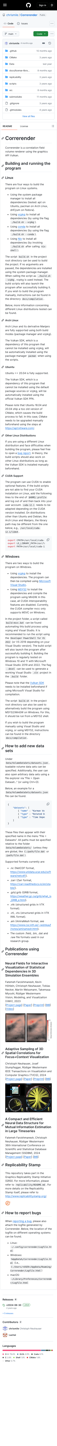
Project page (14, 1005)
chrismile (12, 15)
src (11, 90)
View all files (28, 116)
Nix (20, 238)
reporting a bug (22, 1221)
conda (21, 226)
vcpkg (21, 214)
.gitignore (14, 103)
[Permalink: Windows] (3, 556)
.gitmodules (15, 109)
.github (13, 50)
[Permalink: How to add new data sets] (3, 748)
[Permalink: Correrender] (3, 138)
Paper (27, 1005)
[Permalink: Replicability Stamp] (3, 1165)
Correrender (28, 15)
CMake (13, 57)
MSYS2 (22, 589)
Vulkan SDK (37, 682)
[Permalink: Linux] (3, 177)
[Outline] (53, 126)
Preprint (38, 1005)
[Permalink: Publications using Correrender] (3, 951)
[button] (48, 540)
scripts (12, 83)
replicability (15, 77)
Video (9, 1008)
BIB (48, 1005)
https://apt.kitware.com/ (19, 428)
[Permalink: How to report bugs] (3, 1213)
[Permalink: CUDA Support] (3, 476)
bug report (24, 453)
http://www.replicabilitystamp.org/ (25, 1196)
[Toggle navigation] (5, 5)
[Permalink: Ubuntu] (3, 367)
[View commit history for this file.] (49, 43)
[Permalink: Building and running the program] (3, 165)
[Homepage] (28, 5)
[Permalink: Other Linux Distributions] (3, 435)
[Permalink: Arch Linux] (3, 320)
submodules (15, 96)
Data (11, 64)
